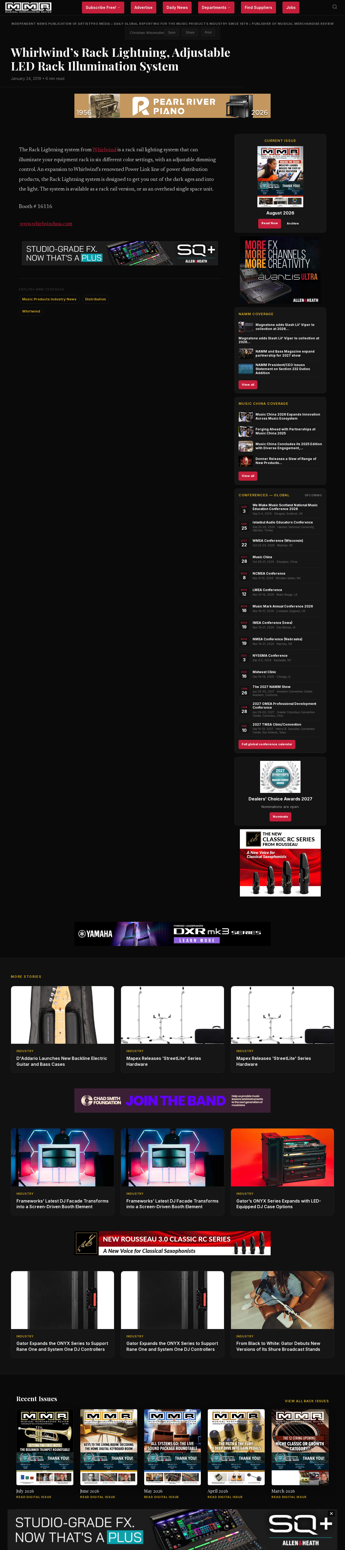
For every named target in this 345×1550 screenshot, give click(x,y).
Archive (293, 223)
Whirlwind (104, 150)
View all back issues (307, 1401)
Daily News (177, 7)
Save (171, 32)
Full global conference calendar (267, 744)
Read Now (269, 223)
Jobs (291, 7)
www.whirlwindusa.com (45, 224)
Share (190, 32)
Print (208, 32)
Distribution (95, 299)
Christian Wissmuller (147, 32)
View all (248, 384)
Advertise (143, 7)
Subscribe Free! (101, 7)
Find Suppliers (258, 7)
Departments (214, 7)
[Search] (335, 7)
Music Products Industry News (49, 299)
